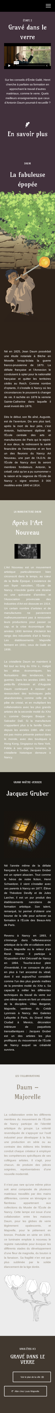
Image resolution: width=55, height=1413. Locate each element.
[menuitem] (47, 6)
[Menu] (47, 6)
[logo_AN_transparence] (23, 6)
